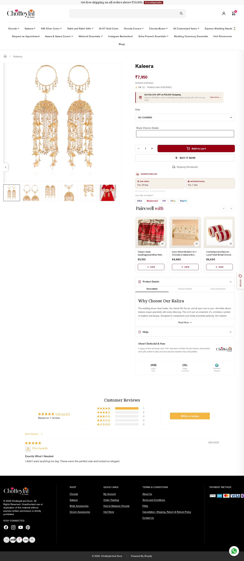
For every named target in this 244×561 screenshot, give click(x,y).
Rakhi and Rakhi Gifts (79, 28)
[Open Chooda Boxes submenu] (167, 28)
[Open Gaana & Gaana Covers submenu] (72, 36)
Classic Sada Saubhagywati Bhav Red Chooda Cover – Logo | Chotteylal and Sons (150, 256)
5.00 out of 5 (62, 414)
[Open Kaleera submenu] (34, 28)
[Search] (181, 13)
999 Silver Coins (50, 28)
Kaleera (29, 28)
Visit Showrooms (222, 36)
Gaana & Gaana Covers (58, 36)
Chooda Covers (132, 28)
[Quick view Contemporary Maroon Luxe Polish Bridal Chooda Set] (230, 243)
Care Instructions (218, 289)
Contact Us (148, 517)
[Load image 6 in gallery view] (108, 193)
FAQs (145, 505)
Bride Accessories (79, 505)
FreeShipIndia (153, 2)
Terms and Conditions (153, 499)
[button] (104, 408)
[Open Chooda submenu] (18, 28)
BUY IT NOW (187, 157)
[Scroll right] (231, 208)
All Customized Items (185, 28)
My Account (109, 493)
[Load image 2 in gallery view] (31, 193)
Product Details (185, 289)
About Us (147, 493)
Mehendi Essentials (89, 36)
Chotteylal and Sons (111, 556)
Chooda (12, 28)
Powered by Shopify (141, 556)
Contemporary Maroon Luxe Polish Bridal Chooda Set (219, 254)
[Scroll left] (224, 208)
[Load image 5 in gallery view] (88, 193)
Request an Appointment (26, 36)
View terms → (215, 97)
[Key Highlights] (5, 167)
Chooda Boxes (157, 28)
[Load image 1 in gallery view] (11, 193)
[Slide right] (7, 203)
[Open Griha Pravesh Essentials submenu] (167, 36)
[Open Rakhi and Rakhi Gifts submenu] (92, 28)
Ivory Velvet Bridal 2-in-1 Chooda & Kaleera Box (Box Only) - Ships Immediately (184, 256)
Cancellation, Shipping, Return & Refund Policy (166, 511)
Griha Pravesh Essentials (152, 36)
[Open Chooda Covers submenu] (142, 28)
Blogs (122, 44)
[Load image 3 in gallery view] (50, 193)
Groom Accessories (80, 511)
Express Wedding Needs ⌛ (220, 28)
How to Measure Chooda (116, 505)
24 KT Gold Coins (109, 28)
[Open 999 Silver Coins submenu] (61, 28)
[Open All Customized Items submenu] (198, 28)
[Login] (223, 13)
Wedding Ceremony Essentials (191, 36)
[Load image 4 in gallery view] (69, 193)
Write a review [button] (190, 416)
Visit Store (108, 511)
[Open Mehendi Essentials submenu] (102, 36)
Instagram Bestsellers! (120, 36)
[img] (33, 443)
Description (152, 289)
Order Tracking (111, 499)
